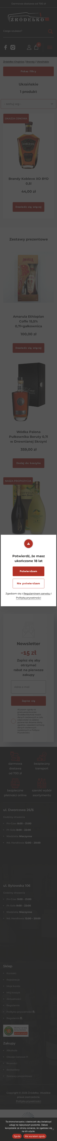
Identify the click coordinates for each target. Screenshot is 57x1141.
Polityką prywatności (28, 597)
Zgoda (17, 1136)
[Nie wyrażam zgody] (53, 1129)
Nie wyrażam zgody (35, 1136)
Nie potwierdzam (28, 583)
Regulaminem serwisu (36, 593)
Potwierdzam (28, 571)
